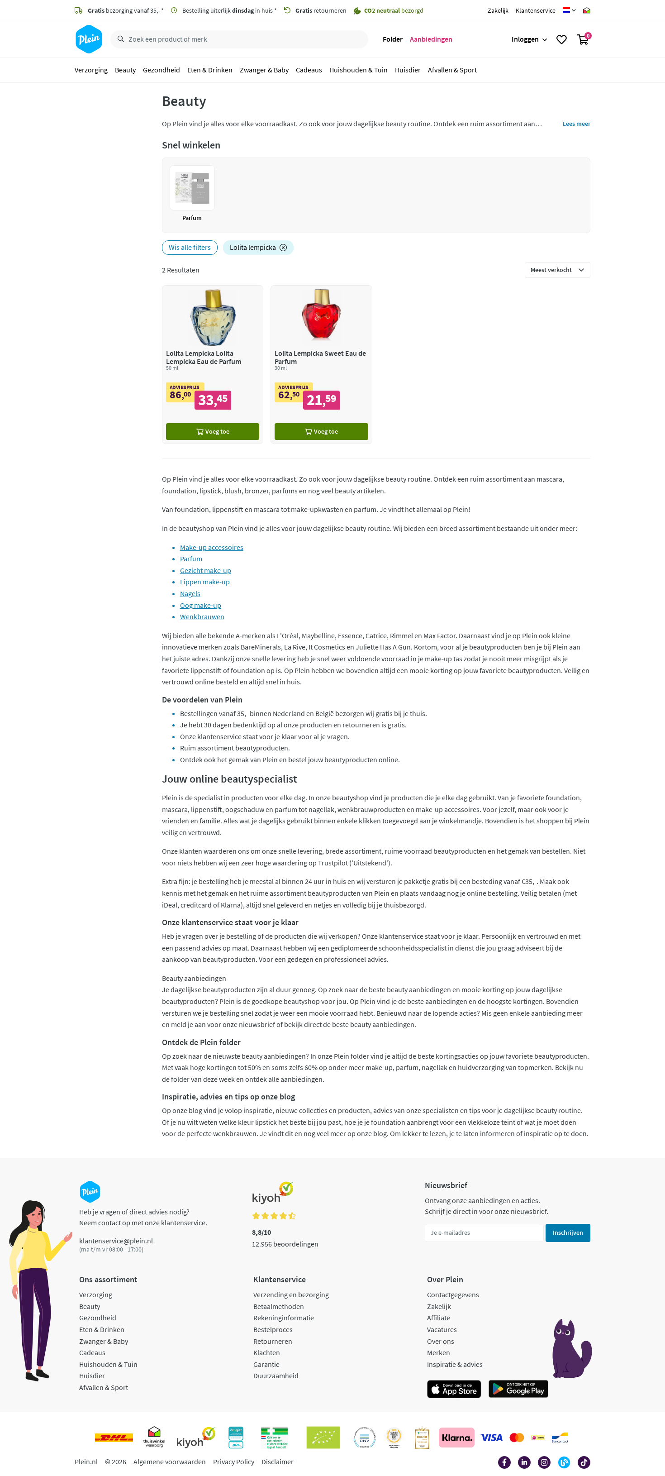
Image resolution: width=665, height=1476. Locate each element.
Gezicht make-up (205, 570)
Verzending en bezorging (291, 1294)
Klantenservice (536, 10)
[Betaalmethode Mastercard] (517, 1437)
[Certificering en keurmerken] (323, 1437)
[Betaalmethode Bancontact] (560, 1437)
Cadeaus (309, 69)
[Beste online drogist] (394, 1437)
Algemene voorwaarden (169, 1461)
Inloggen (525, 38)
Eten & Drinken (210, 69)
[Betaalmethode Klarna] (457, 1437)
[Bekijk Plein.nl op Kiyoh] (196, 1437)
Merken (438, 1352)
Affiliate (438, 1317)
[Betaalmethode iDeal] (538, 1437)
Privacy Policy (233, 1461)
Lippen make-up (205, 581)
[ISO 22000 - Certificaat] (364, 1437)
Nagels (190, 593)
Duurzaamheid (276, 1375)
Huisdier (408, 69)
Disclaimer (277, 1461)
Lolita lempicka (253, 247)
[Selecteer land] (569, 10)
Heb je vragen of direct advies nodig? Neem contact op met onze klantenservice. (143, 1217)
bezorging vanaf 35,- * (126, 10)
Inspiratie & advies (455, 1364)
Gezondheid (161, 69)
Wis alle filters (190, 247)
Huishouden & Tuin (358, 69)
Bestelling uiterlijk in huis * (229, 10)
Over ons (440, 1341)
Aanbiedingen (431, 38)
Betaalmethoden (278, 1306)
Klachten (266, 1352)
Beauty (125, 69)
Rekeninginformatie (283, 1317)
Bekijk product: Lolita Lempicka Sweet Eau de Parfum (321, 365)
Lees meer (576, 123)
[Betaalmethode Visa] (491, 1437)
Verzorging (91, 69)
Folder (393, 38)
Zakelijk (498, 10)
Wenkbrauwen (202, 616)
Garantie (266, 1364)
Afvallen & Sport (452, 69)
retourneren (321, 10)
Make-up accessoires (211, 547)
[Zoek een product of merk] (119, 39)
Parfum (191, 558)
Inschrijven (568, 1232)
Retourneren (272, 1341)
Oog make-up (200, 605)
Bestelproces (273, 1329)
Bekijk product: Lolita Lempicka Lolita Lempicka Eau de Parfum (212, 365)
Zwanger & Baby (264, 69)
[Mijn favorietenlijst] (561, 39)
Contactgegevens (453, 1294)
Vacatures (442, 1329)
